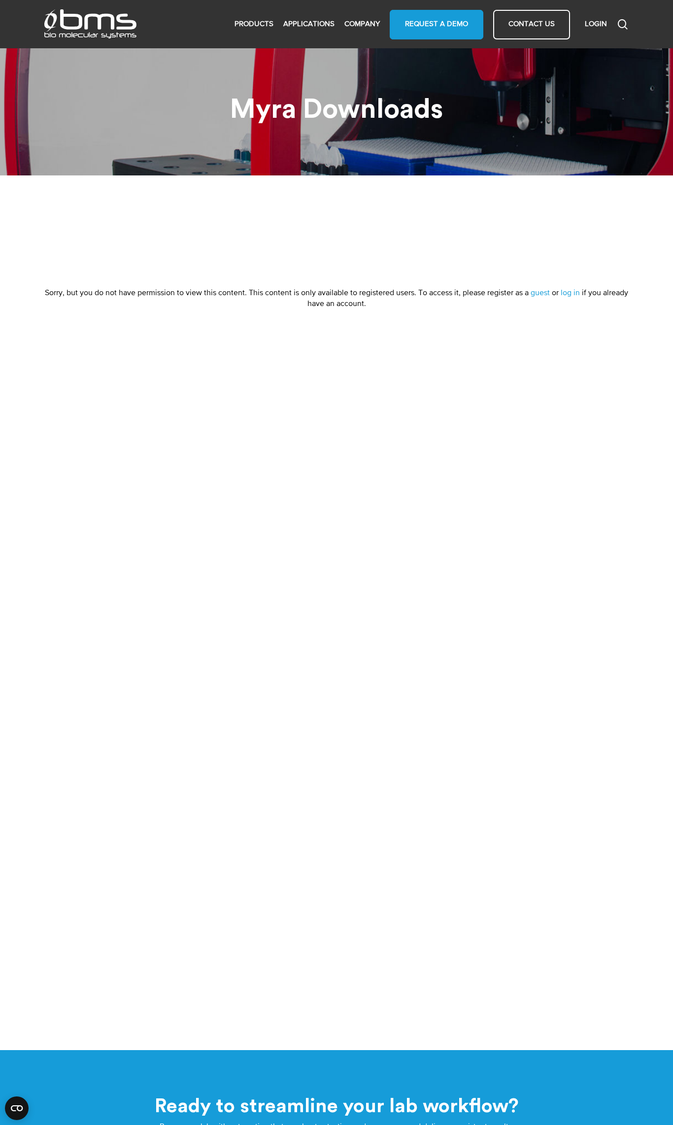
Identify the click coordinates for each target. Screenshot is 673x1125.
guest (540, 293)
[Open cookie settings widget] (17, 1108)
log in (570, 293)
